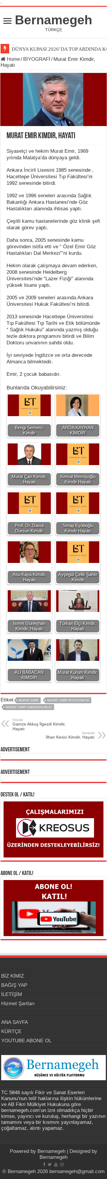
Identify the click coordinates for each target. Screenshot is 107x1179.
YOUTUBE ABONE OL (26, 1040)
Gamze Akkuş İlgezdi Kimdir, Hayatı (39, 724)
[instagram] (61, 1164)
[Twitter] (49, 1164)
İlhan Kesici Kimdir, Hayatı (70, 735)
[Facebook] (44, 1164)
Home (12, 59)
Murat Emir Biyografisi (68, 700)
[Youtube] (56, 1164)
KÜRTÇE (11, 1031)
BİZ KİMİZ (12, 976)
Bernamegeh (53, 20)
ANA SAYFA (14, 1022)
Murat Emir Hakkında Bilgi (29, 707)
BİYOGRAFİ (36, 59)
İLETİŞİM (11, 994)
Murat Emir (28, 700)
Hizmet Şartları (18, 1003)
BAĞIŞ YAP (14, 985)
